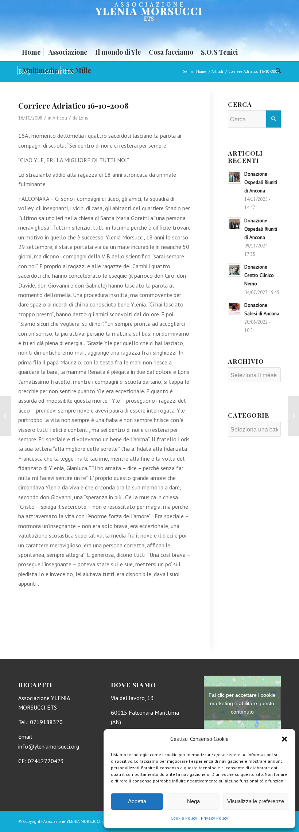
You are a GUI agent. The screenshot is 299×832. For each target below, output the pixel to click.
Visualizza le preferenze (255, 801)
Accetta (137, 801)
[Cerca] (276, 70)
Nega (193, 801)
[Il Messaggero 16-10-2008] (5, 416)
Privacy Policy (214, 818)
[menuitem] (31, 52)
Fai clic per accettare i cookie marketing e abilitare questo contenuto (242, 703)
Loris (83, 118)
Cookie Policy (184, 818)
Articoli (60, 118)
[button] (284, 739)
